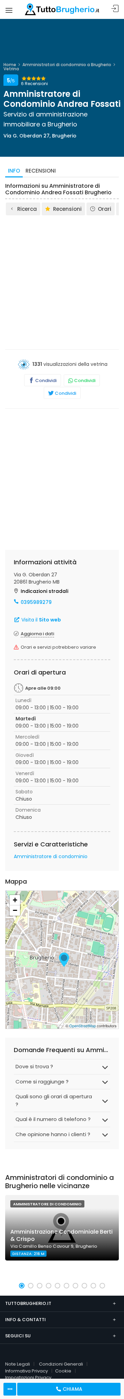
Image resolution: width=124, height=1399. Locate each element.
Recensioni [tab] (40, 170)
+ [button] (15, 900)
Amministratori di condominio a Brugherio (66, 65)
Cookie (63, 1371)
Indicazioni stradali (44, 591)
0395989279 (36, 602)
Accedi (115, 9)
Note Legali (17, 1364)
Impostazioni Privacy (28, 1377)
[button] (21, 1285)
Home (9, 65)
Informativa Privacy (26, 1371)
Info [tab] (14, 170)
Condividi (45, 380)
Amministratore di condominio (50, 856)
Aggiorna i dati (37, 633)
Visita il (40, 619)
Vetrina (11, 69)
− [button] (15, 910)
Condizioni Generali (61, 1364)
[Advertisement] (62, 282)
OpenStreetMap (82, 1025)
